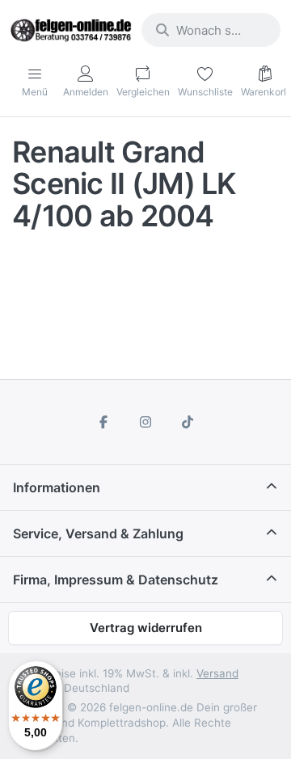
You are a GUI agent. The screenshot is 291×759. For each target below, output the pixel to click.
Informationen (56, 487)
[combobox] (210, 30)
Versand (217, 673)
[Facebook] (104, 422)
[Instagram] (145, 422)
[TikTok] (187, 422)
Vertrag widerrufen (146, 627)
